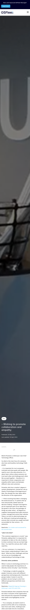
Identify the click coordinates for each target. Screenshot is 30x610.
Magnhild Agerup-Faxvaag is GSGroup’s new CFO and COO (14, 587)
